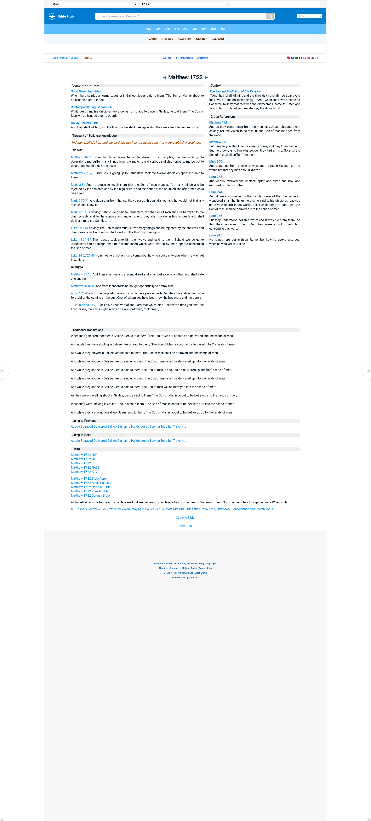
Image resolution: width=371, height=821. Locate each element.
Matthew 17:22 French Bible (90, 491)
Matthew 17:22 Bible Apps (89, 478)
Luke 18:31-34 (81, 239)
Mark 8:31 (78, 185)
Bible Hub (185, 526)
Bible (55, 58)
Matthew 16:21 (81, 157)
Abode (75, 426)
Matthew (64, 58)
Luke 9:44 (215, 192)
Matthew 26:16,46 (83, 286)
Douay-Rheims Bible (85, 123)
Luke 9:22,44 (79, 228)
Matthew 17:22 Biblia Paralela (91, 483)
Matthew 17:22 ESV (84, 463)
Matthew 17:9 (218, 122)
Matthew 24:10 (81, 274)
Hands (135, 426)
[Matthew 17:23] (366, 379)
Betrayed (87, 426)
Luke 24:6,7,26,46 (82, 255)
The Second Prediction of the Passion (234, 91)
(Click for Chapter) (90, 85)
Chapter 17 (76, 58)
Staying (155, 426)
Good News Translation (86, 91)
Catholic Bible (185, 517)
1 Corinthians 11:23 (84, 305)
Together (167, 426)
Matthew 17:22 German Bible (90, 495)
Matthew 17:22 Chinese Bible (91, 487)
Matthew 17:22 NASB (85, 467)
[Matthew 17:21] (5, 379)
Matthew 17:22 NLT (84, 459)
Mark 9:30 (216, 161)
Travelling (179, 426)
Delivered (100, 426)
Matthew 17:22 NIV (84, 455)
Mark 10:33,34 (80, 212)
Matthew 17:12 (219, 142)
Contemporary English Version (91, 107)
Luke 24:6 (215, 235)
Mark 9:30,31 (80, 200)
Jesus (144, 426)
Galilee (112, 426)
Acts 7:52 (77, 293)
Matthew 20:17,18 (83, 173)
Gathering (123, 426)
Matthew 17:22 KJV (84, 472)
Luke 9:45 (215, 216)
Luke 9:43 (215, 177)
